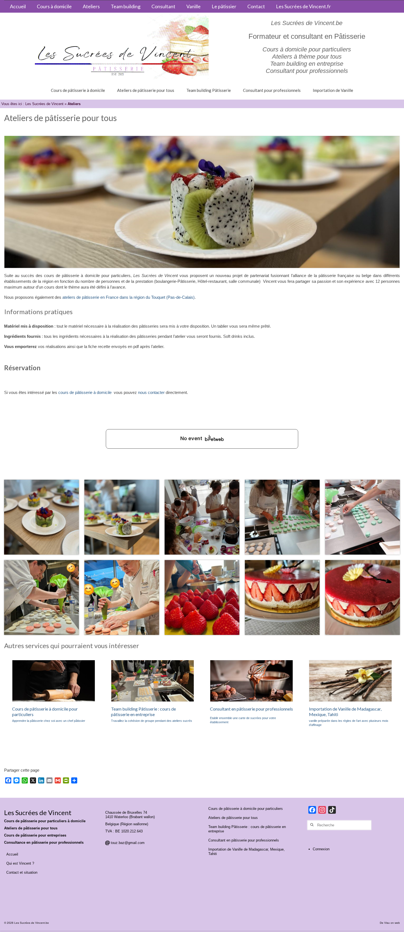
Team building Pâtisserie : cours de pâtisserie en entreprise (143, 711)
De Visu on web (390, 922)
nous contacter (151, 392)
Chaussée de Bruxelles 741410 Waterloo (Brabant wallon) (130, 814)
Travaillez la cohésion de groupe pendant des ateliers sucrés (151, 720)
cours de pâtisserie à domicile (85, 392)
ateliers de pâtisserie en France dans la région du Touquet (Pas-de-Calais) (128, 297)
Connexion (321, 849)
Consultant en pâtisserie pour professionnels (251, 708)
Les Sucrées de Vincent (44, 104)
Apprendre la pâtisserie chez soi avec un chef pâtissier (48, 720)
